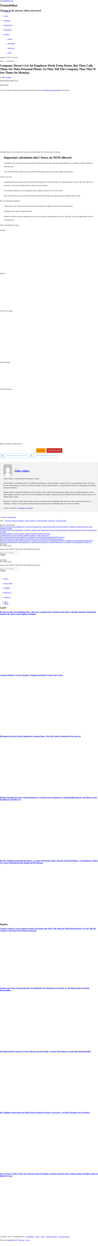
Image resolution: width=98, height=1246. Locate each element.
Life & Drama (8, 25)
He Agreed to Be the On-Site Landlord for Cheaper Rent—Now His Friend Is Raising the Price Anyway (31, 539)
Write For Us (8, 592)
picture (27, 521)
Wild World (11, 43)
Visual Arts (11, 48)
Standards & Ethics (52, 1236)
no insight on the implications (51, 90)
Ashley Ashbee (6, 77)
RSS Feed (21, 1240)
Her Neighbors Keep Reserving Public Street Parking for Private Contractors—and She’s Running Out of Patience (45, 1113)
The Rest (6, 34)
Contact (37, 1236)
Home (1, 61)
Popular (6, 603)
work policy (51, 521)
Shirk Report (8, 30)
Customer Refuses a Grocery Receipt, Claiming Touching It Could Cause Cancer (24, 535)
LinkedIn (21, 508)
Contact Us (7, 597)
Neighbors (7, 20)
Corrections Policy (64, 1236)
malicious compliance (17, 521)
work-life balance (61, 521)
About (6, 579)
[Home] (49, 1)
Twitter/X (30, 508)
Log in (28, 1240)
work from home (42, 521)
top (35, 521)
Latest (5, 602)
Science (10, 39)
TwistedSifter (30, 1236)
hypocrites (7, 521)
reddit (32, 521)
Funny (10, 53)
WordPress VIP (12, 1240)
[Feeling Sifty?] (1, 1245)
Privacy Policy (8, 583)
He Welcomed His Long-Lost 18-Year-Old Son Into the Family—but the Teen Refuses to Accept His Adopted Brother (45, 1051)
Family (6, 16)
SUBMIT (7, 588)
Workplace (7, 11)
